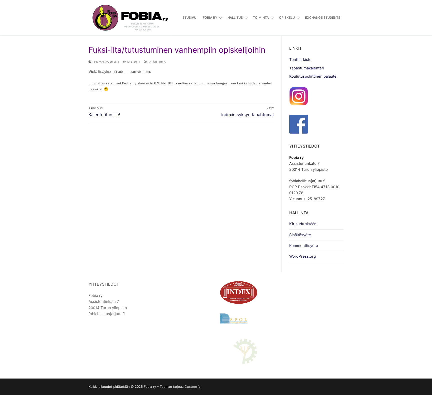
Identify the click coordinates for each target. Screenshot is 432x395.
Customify (192, 387)
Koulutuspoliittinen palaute (312, 76)
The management (105, 61)
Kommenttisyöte (303, 245)
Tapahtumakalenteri (306, 68)
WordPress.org (302, 256)
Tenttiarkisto (300, 59)
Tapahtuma (156, 61)
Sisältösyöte (300, 234)
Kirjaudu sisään (302, 223)
